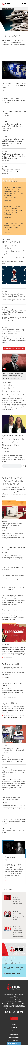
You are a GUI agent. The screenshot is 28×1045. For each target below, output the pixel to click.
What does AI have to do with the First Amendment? (14, 588)
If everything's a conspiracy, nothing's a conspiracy (12, 170)
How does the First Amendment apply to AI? (13, 568)
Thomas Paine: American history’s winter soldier (11, 798)
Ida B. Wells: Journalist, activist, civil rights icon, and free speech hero (13, 772)
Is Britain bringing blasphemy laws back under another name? (13, 99)
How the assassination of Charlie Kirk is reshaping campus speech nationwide (18, 901)
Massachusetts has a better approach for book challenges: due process (13, 126)
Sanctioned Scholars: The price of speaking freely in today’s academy (18, 916)
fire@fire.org (9, 1001)
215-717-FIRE (18, 1001)
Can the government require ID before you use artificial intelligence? (13, 525)
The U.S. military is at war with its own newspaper (14, 112)
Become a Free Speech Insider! (12, 962)
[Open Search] (22, 3)
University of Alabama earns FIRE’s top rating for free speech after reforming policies (13, 226)
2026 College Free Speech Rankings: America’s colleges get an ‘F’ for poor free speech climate (18, 932)
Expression (6, 644)
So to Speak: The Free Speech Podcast (12, 684)
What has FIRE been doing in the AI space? (13, 548)
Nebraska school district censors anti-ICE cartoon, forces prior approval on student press (13, 141)
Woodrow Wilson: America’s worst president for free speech (13, 749)
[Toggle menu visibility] (25, 3)
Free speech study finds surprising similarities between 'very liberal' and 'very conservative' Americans (13, 210)
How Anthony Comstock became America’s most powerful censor (13, 820)
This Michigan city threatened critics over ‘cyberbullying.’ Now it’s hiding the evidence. (13, 156)
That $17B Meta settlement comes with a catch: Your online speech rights (14, 85)
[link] (6, 3)
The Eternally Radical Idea (11, 664)
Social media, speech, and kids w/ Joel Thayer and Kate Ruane (13, 444)
